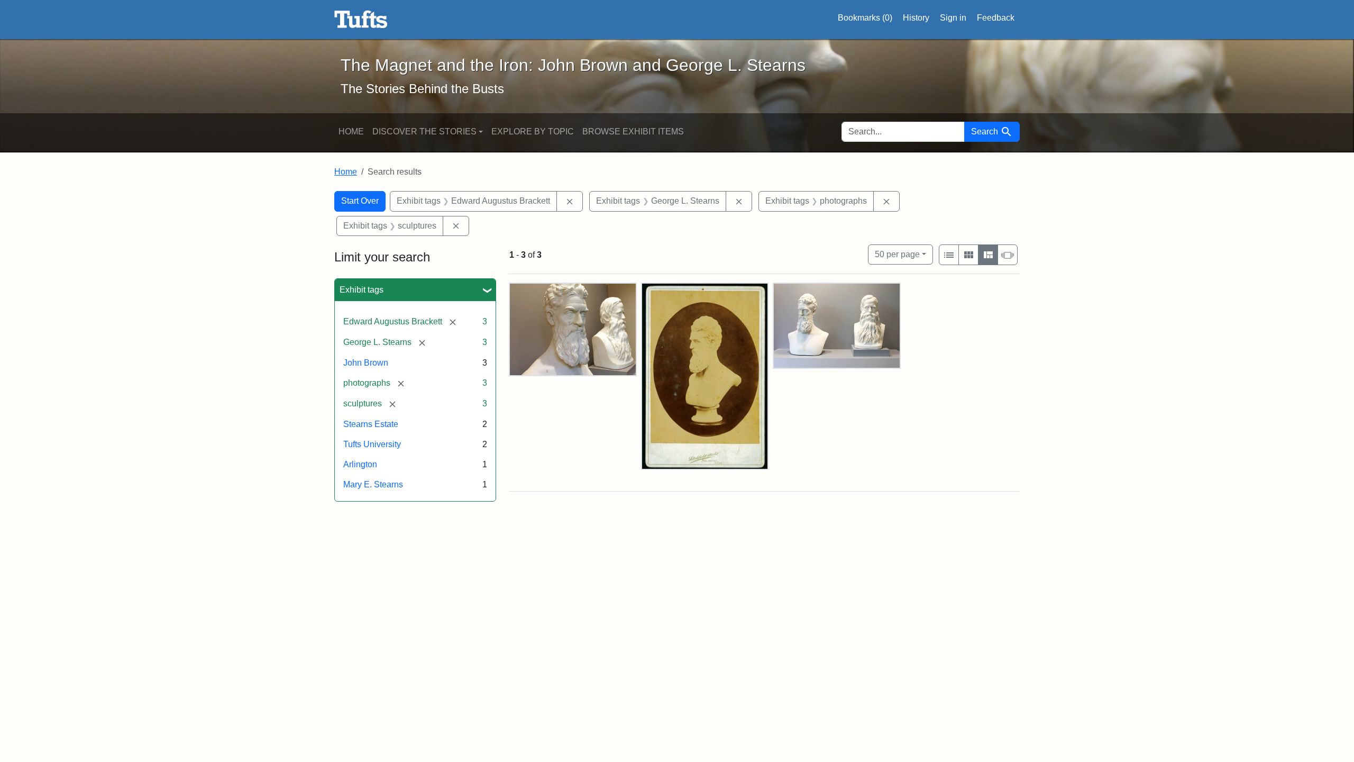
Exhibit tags (361, 289)
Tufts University (372, 444)
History (916, 17)
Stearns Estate (370, 424)
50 (897, 254)
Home (351, 131)
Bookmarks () (865, 17)
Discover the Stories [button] (424, 131)
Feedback (995, 17)
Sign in (953, 17)
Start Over (360, 200)
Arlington (360, 464)
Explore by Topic (532, 131)
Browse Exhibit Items (633, 131)
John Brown (365, 362)
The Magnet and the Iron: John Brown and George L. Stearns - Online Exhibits (361, 20)
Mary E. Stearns (373, 484)
